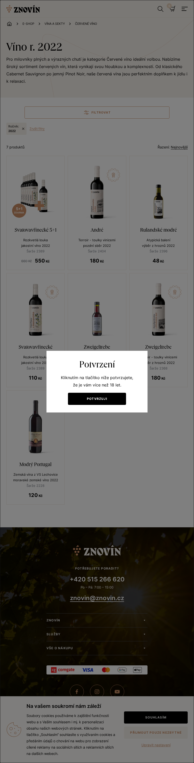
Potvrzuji (97, 399)
